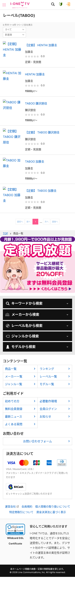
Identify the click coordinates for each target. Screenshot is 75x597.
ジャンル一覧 (13, 384)
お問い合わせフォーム (37, 441)
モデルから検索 (23, 347)
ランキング (47, 369)
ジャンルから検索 (25, 336)
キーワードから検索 (26, 303)
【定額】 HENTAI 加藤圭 (41, 45)
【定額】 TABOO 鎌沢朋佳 (42, 132)
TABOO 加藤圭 (34, 161)
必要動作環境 (48, 401)
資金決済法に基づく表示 (51, 512)
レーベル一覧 (48, 376)
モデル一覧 (47, 384)
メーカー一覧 (13, 376)
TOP (5, 233)
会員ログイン (48, 409)
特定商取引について (21, 512)
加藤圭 (29, 51)
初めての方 (12, 401)
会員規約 (27, 506)
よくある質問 (13, 424)
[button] (15, 529)
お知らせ (45, 416)
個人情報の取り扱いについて (52, 506)
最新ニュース (13, 416)
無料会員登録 (13, 409)
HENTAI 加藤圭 (35, 74)
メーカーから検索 (25, 314)
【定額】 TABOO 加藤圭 (41, 190)
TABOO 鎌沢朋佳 (36, 103)
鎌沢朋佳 (30, 110)
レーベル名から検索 (26, 326)
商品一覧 (11, 369)
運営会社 (10, 506)
